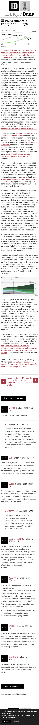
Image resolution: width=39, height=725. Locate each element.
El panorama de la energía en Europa (14, 22)
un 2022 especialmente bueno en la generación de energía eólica (19, 179)
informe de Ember (10, 50)
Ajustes (16, 721)
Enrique (19, 14)
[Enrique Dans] (19, 6)
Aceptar (6, 721)
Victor (12, 408)
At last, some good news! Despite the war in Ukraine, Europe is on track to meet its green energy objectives (19, 364)
